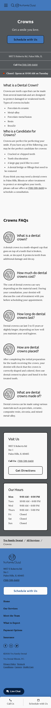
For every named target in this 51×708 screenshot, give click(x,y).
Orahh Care (28, 667)
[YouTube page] (11, 646)
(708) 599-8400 (30, 64)
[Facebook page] (5, 646)
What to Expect (11, 622)
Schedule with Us (25, 39)
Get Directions (26, 470)
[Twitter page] (17, 646)
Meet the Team (11, 615)
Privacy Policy (9, 664)
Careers (18, 667)
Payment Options (12, 630)
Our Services (10, 608)
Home (6, 601)
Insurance (8, 637)
